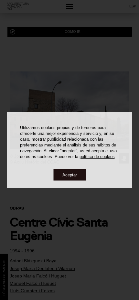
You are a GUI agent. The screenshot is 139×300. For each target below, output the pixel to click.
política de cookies (97, 156)
